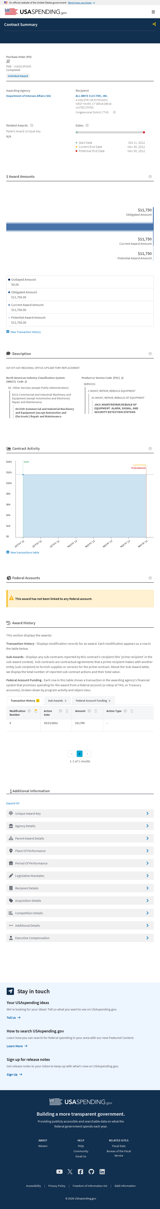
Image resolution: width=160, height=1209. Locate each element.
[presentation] (18, 76)
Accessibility (33, 1186)
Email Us (81, 1156)
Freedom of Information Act (90, 1186)
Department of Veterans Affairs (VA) (28, 96)
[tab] (25, 701)
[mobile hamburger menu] (150, 12)
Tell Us (11, 1017)
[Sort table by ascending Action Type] (131, 710)
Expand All (12, 803)
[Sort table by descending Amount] (95, 712)
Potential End (138, 467)
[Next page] (87, 754)
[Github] (91, 1172)
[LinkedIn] (102, 1172)
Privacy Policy (56, 1186)
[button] (80, 813)
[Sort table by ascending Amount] (95, 710)
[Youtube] (59, 1172)
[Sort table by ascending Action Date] (67, 710)
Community (81, 1151)
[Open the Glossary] (8, 62)
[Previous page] (72, 754)
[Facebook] (80, 1172)
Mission (43, 1146)
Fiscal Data (118, 1146)
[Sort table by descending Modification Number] (35, 712)
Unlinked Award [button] (18, 76)
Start (26, 461)
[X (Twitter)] (70, 1172)
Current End (139, 464)
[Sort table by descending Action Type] (131, 712)
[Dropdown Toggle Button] (154, 24)
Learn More (15, 1046)
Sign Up (12, 1074)
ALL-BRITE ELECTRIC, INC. (92, 96)
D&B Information (125, 1186)
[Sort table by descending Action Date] (67, 712)
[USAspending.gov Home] (36, 12)
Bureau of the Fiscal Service (119, 1153)
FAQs (81, 1146)
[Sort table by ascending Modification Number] (35, 710)
